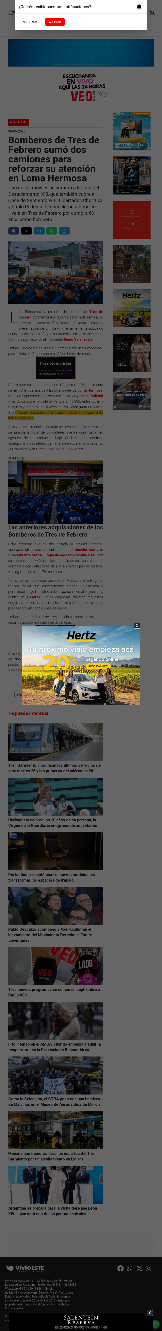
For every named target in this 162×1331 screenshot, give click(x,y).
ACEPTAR (55, 22)
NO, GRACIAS (31, 22)
